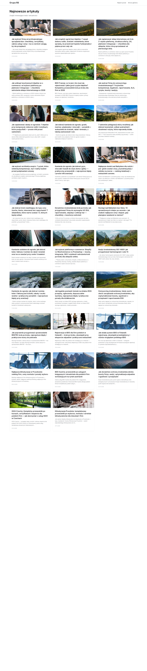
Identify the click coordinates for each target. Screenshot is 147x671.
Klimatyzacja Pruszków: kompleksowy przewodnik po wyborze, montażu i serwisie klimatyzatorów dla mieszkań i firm (73, 413)
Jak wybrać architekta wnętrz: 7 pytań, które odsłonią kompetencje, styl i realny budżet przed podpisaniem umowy (30, 168)
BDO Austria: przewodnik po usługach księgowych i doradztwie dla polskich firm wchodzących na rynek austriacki (72, 374)
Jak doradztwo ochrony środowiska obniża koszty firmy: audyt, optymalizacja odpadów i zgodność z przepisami (116, 374)
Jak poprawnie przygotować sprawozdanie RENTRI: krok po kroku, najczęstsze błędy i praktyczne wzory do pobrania (29, 335)
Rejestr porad (121, 3)
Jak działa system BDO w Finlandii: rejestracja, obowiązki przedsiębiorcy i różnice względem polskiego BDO (114, 335)
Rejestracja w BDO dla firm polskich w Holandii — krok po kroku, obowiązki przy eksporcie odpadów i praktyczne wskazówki (73, 335)
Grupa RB (14, 2)
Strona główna (132, 3)
